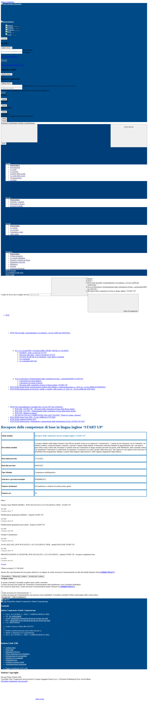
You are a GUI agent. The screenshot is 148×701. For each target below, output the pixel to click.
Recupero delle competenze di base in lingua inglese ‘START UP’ (43, 385)
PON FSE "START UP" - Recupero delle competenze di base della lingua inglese (45, 409)
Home (90, 279)
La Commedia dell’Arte (28, 361)
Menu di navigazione (130, 311)
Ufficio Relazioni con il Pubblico (18, 654)
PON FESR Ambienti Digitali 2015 (23, 419)
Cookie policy (11, 648)
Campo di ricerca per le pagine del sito (15, 295)
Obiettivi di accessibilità (14, 658)
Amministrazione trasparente (16, 664)
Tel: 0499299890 (15, 616)
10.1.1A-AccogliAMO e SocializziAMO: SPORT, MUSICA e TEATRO (42, 351)
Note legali (10, 650)
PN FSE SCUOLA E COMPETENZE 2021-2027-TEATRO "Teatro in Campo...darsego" (48, 415)
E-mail (25, 86)
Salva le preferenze (18, 597)
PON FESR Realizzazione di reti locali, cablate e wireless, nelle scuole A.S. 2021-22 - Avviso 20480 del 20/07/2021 (52, 389)
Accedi (4, 38)
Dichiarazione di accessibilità (16, 656)
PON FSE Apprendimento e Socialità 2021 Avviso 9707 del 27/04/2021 (36, 407)
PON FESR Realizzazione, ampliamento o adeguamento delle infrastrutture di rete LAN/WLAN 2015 (47, 421)
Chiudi (4, 99)
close (3, 144)
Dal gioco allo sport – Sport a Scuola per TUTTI (37, 355)
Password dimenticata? (9, 57)
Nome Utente (28, 50)
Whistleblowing (11, 660)
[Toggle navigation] (19, 133)
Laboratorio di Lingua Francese (30, 383)
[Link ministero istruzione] (11, 4)
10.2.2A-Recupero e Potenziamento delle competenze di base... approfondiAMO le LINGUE (49, 379)
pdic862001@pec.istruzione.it (30, 620)
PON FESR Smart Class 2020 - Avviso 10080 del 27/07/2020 (32, 417)
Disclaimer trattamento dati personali (14, 681)
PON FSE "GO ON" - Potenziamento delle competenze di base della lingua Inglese (45, 411)
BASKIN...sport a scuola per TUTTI (32, 353)
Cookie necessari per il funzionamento (15, 593)
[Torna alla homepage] (74, 123)
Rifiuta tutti (20, 576)
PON (90, 281)
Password (26, 52)
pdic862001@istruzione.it (29, 618)
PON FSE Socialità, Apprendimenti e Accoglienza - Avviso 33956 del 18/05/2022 (40, 333)
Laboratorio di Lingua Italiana (30, 381)
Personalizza (6, 576)
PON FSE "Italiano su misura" (26, 413)
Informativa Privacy (13, 652)
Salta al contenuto (7, 2)
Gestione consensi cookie (15, 662)
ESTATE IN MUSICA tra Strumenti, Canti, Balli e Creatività (41, 357)
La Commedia (24, 359)
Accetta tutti (36, 576)
